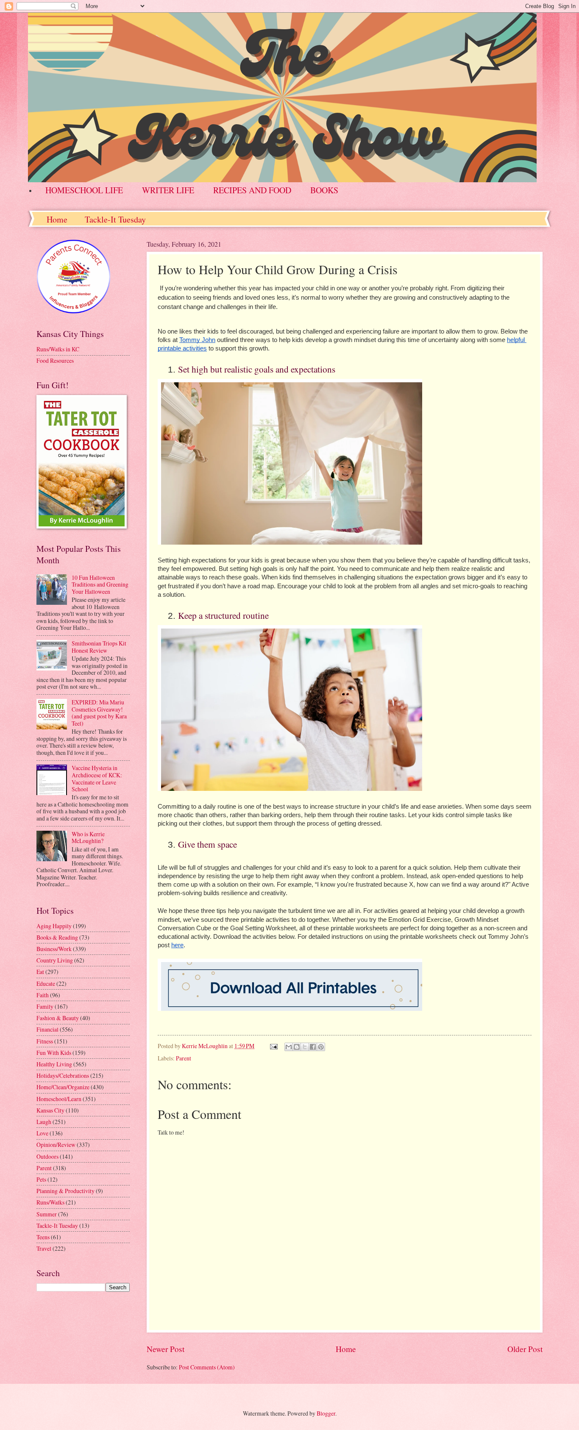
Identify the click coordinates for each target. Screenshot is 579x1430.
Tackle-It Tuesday (115, 219)
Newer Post (165, 1349)
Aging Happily (54, 926)
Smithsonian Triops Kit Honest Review (99, 646)
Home (57, 219)
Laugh (43, 1122)
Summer (46, 1214)
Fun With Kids (53, 1053)
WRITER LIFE (168, 190)
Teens (43, 1237)
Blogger (326, 1413)
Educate (45, 983)
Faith (42, 995)
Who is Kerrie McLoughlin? (88, 837)
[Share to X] (305, 1047)
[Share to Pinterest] (321, 1047)
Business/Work (54, 949)
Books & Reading (57, 937)
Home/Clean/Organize (62, 1087)
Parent (183, 1058)
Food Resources (55, 360)
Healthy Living (54, 1064)
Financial (47, 1029)
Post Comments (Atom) (207, 1367)
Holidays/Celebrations (62, 1075)
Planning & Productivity (65, 1191)
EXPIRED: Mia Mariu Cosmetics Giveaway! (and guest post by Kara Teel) (99, 712)
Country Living (54, 960)
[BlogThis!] (296, 1047)
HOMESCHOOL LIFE (84, 190)
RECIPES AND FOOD (252, 190)
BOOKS (324, 190)
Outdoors (47, 1156)
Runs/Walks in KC (57, 349)
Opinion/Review (55, 1145)
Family (44, 1006)
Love (42, 1133)
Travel (43, 1248)
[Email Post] (273, 1046)
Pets (41, 1179)
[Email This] (288, 1047)
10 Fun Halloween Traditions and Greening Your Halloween (100, 584)
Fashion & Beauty (57, 1018)
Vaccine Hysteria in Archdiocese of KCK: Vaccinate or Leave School (97, 778)
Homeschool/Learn (58, 1099)
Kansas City (50, 1110)
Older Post (525, 1349)
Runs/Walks (50, 1202)
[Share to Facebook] (313, 1047)
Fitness (44, 1041)
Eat (40, 972)
